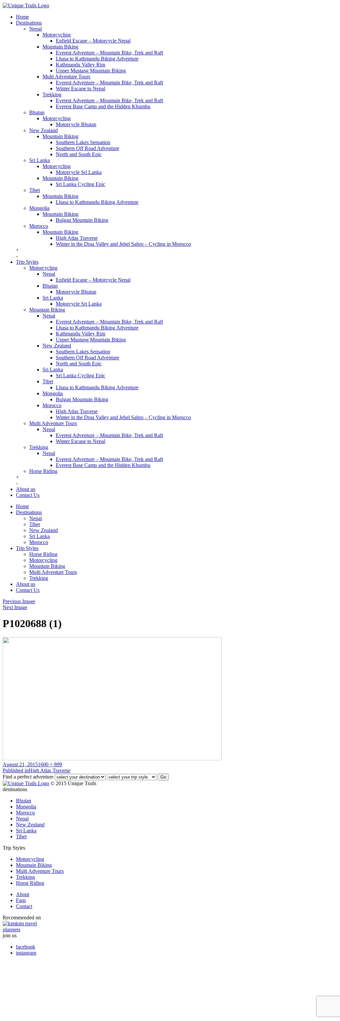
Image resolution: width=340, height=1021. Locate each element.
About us (25, 489)
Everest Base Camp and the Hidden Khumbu (103, 106)
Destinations (29, 23)
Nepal (35, 29)
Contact (24, 906)
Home (22, 17)
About (22, 894)
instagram (26, 953)
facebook (25, 947)
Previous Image (19, 601)
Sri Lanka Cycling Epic (80, 184)
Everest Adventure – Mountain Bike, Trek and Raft (109, 52)
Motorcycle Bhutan (76, 124)
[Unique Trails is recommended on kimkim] (167, 927)
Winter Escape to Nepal (80, 88)
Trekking (51, 94)
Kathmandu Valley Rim (80, 64)
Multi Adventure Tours (66, 76)
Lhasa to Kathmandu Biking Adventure (97, 58)
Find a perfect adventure (28, 777)
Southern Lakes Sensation (83, 142)
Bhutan (36, 112)
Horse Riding (43, 471)
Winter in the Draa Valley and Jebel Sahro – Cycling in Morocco (123, 244)
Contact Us (28, 495)
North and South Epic (79, 154)
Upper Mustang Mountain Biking (91, 70)
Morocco (38, 226)
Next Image (15, 607)
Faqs (21, 900)
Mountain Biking (60, 46)
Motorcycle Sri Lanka (79, 172)
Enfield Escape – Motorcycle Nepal (93, 41)
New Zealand (43, 130)
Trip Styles (27, 262)
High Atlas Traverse (77, 238)
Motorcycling (56, 35)
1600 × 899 (50, 764)
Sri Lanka (39, 160)
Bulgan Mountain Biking (82, 220)
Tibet (34, 190)
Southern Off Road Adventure (87, 148)
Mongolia (39, 208)
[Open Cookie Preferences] (52, 1015)
